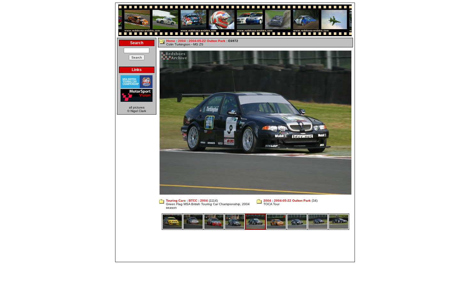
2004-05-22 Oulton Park (207, 41)
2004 (182, 41)
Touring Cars (176, 200)
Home (170, 41)
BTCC (193, 200)
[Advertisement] (235, 245)
